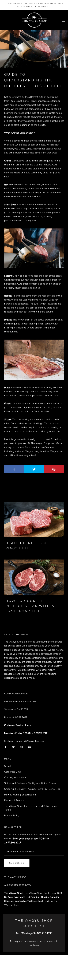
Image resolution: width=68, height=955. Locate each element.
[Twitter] (13, 747)
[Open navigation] (5, 20)
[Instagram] (21, 747)
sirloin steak (21, 287)
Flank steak (10, 411)
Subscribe (16, 863)
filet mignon (29, 220)
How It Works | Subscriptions (20, 794)
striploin (20, 216)
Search (8, 766)
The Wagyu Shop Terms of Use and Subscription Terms (30, 807)
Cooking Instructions (15, 777)
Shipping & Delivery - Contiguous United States (30, 783)
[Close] (61, 918)
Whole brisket (34, 327)
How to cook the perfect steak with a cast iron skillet (30, 606)
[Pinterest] (29, 747)
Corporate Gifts (12, 771)
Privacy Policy (11, 815)
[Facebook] (5, 747)
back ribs (36, 196)
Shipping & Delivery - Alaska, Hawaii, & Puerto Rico (32, 789)
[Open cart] (63, 20)
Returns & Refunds (14, 800)
